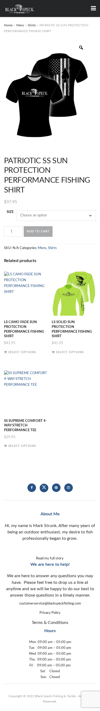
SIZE (10, 212)
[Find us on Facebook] (31, 487)
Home (8, 25)
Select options (22, 352)
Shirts (32, 25)
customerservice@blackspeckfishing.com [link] (50, 603)
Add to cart (38, 231)
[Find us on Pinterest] (56, 487)
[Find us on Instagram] (68, 487)
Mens (20, 25)
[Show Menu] (93, 8)
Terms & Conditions (50, 622)
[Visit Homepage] (19, 8)
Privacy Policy (50, 613)
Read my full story (49, 558)
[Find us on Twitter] (44, 488)
